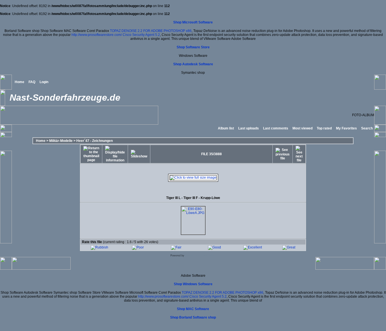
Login (44, 82)
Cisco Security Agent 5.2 (141, 35)
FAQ (32, 82)
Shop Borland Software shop (193, 317)
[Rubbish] (99, 247)
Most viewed (302, 128)
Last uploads (248, 128)
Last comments (275, 128)
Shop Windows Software (193, 284)
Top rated (324, 128)
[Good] (214, 247)
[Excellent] (252, 247)
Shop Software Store (193, 47)
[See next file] (299, 154)
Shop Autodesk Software (193, 64)
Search (367, 128)
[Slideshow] (139, 154)
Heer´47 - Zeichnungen (94, 141)
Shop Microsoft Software (193, 22)
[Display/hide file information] (115, 154)
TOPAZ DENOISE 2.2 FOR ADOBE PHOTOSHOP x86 (151, 31)
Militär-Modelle (61, 141)
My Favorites (346, 128)
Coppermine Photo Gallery (200, 255)
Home (19, 82)
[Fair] (176, 247)
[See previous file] (282, 154)
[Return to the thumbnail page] (91, 154)
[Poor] (138, 247)
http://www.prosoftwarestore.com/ (96, 35)
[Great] (288, 247)
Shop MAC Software (193, 309)
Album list (226, 128)
